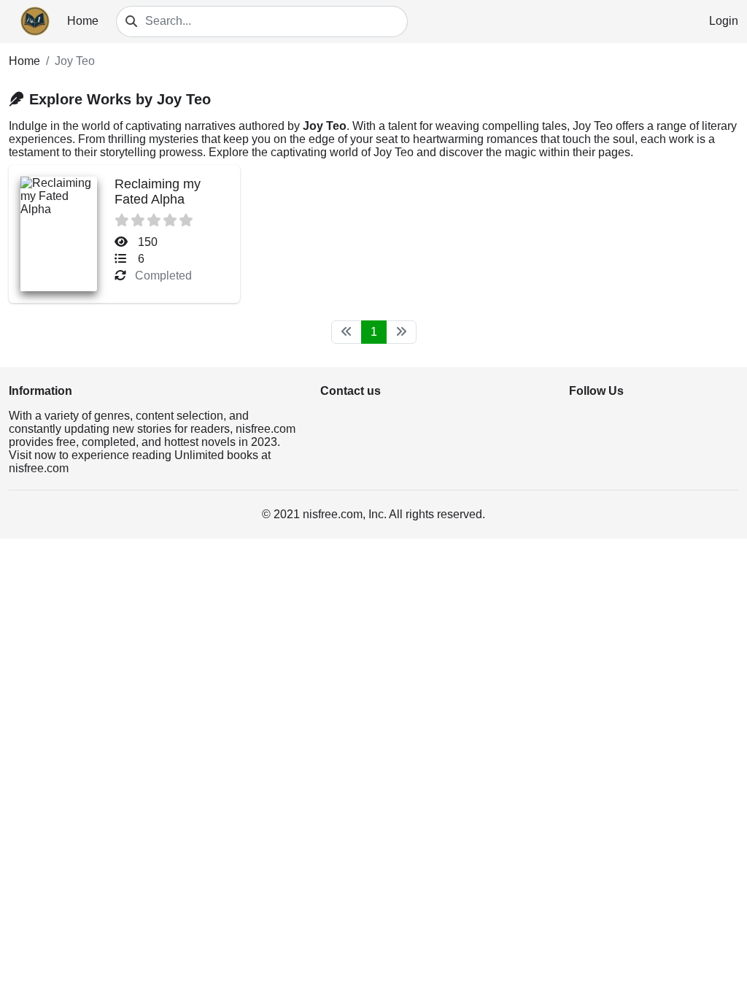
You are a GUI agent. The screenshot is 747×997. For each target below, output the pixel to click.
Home (82, 21)
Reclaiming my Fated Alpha (158, 192)
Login (723, 21)
